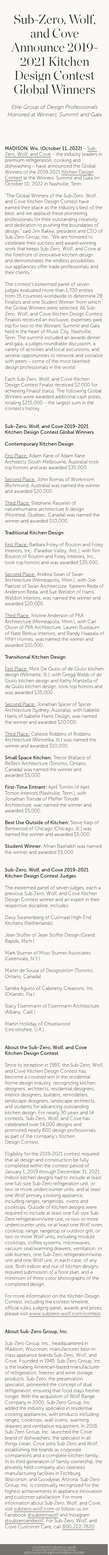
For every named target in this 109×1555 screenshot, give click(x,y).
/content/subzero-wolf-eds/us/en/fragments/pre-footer (54, 1550)
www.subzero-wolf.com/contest (65, 1313)
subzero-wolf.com (34, 1508)
